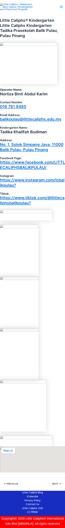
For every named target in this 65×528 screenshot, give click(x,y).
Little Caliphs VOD (32, 508)
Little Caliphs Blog (32, 492)
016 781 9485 (13, 106)
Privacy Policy (33, 500)
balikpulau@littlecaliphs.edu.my (30, 119)
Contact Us (32, 504)
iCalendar (32, 496)
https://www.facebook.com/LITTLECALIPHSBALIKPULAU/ (32, 165)
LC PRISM (32, 512)
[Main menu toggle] (61, 7)
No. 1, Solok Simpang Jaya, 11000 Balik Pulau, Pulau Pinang (31, 147)
